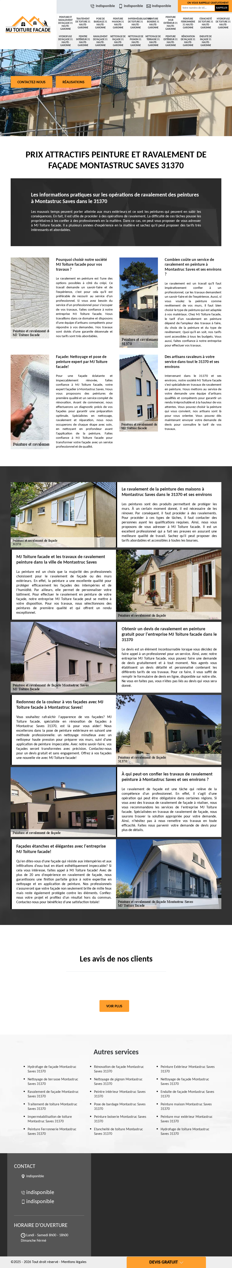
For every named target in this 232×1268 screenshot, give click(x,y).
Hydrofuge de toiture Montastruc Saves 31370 (185, 1132)
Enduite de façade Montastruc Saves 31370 (187, 1094)
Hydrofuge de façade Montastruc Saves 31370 (52, 1069)
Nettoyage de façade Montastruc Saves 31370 (185, 1082)
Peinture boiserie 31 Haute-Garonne (153, 23)
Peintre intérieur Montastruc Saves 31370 (119, 1094)
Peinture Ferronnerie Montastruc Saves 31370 (52, 1132)
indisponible (105, 6)
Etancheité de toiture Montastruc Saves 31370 (118, 1132)
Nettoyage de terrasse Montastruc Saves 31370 (53, 1082)
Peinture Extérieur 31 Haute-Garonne (171, 41)
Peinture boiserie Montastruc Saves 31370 (120, 1119)
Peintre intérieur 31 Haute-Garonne (83, 41)
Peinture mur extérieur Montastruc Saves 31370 (187, 1119)
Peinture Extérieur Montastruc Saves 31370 (188, 1069)
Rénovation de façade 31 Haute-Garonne (188, 41)
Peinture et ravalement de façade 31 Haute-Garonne (65, 23)
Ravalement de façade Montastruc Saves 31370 (53, 1094)
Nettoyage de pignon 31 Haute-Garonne (135, 41)
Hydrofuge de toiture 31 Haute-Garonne (223, 23)
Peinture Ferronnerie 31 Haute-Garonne (188, 23)
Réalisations (74, 82)
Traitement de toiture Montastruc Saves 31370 (52, 1107)
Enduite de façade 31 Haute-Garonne (206, 41)
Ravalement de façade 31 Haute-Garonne (100, 41)
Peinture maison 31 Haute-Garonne (118, 23)
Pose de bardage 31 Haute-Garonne (100, 23)
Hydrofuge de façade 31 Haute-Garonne (65, 41)
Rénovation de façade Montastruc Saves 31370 (119, 1069)
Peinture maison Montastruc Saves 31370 (186, 1107)
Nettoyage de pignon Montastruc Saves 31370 (118, 1082)
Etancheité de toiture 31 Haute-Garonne (205, 23)
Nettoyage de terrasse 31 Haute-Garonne (153, 41)
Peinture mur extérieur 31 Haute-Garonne (171, 23)
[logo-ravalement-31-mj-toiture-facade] (28, 16)
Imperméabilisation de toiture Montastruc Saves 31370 (50, 1119)
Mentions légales (73, 1262)
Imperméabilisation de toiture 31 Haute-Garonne (136, 23)
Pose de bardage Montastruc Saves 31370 (119, 1107)
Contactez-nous (31, 82)
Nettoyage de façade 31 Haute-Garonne (118, 41)
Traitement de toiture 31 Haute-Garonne (82, 23)
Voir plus (114, 1006)
